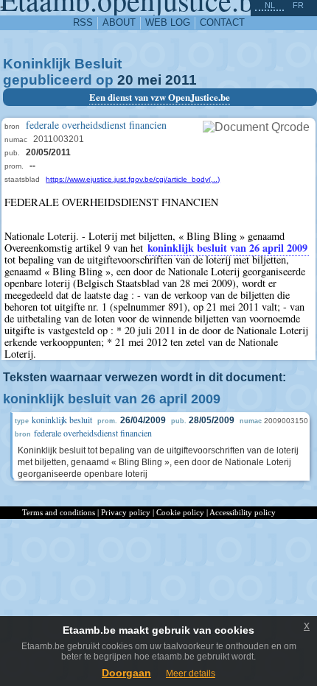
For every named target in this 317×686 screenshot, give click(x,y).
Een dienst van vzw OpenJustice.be (159, 97)
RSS (83, 22)
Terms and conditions (58, 512)
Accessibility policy (242, 512)
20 (125, 80)
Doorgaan (126, 673)
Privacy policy (125, 512)
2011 (181, 80)
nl (270, 5)
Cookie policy (180, 512)
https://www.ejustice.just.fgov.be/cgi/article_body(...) (133, 179)
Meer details (190, 673)
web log (167, 22)
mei (149, 80)
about (119, 22)
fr (298, 5)
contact (222, 22)
